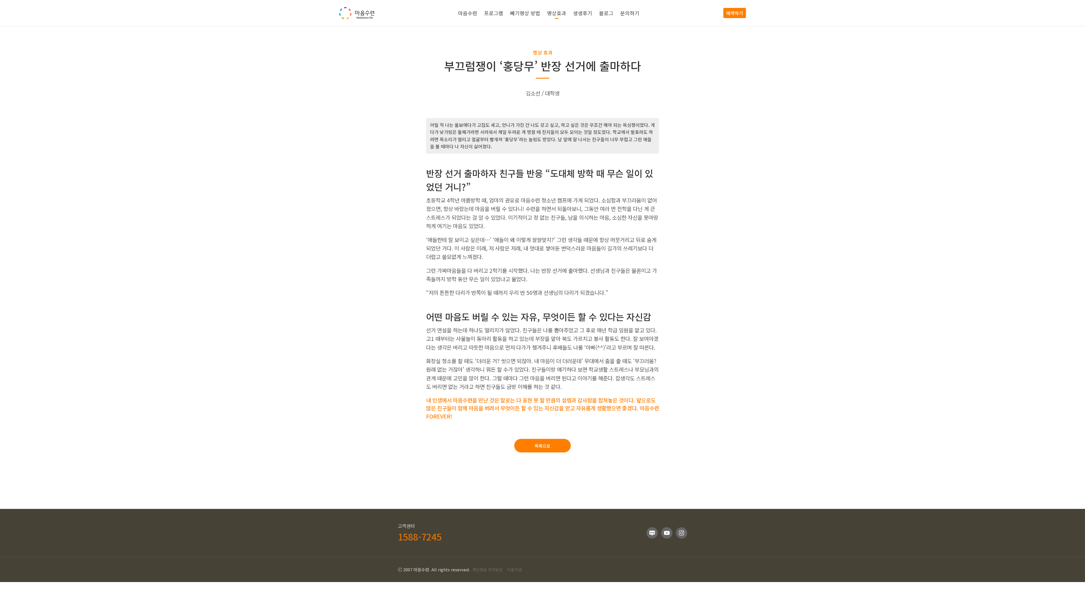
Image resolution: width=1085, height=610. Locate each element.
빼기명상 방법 (525, 13)
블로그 (606, 13)
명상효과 (556, 13)
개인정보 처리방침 (487, 569)
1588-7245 (420, 536)
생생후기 (582, 13)
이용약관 (514, 569)
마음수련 (467, 13)
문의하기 (629, 13)
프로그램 (493, 13)
